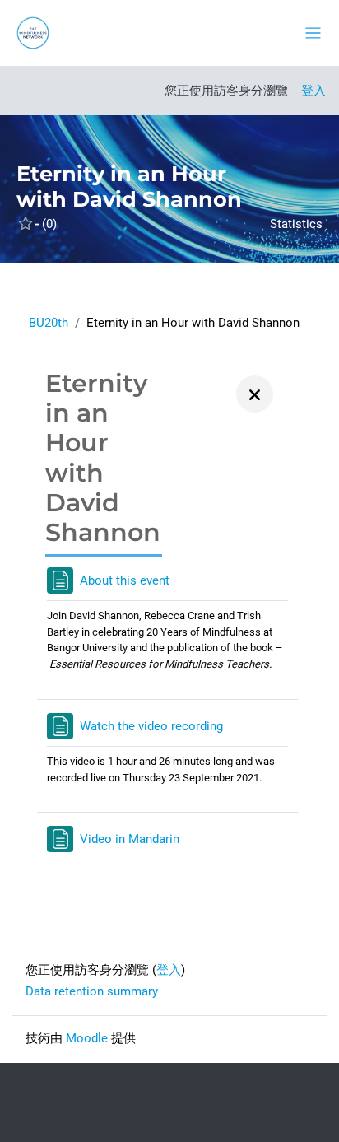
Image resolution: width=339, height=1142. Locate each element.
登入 (313, 90)
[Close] (254, 394)
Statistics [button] (296, 224)
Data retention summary (92, 991)
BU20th (48, 322)
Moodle (87, 1038)
